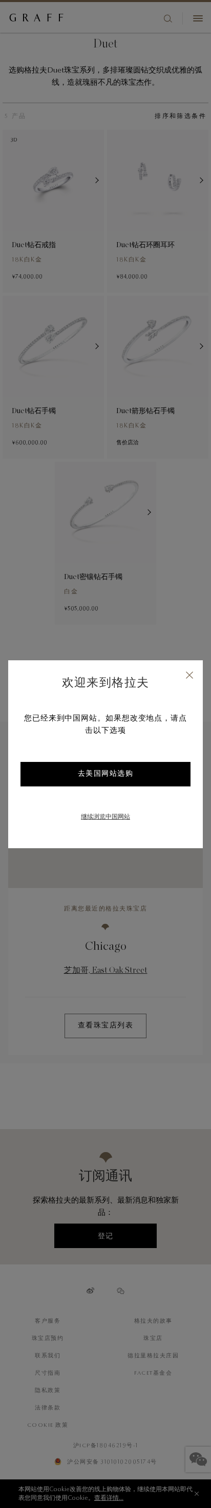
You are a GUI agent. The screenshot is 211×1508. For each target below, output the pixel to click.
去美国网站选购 (106, 774)
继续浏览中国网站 (105, 817)
